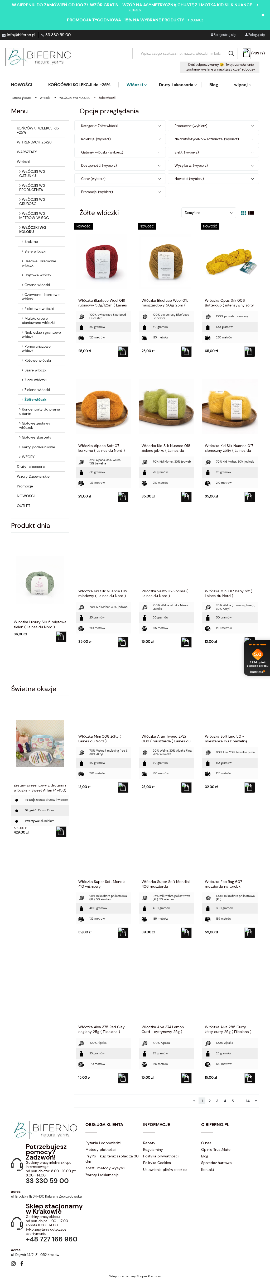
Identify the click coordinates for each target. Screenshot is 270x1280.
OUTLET (23, 505)
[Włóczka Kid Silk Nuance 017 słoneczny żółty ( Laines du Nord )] (230, 406)
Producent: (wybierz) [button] (191, 126)
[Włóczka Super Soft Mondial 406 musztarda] (166, 842)
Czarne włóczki (37, 284)
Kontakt (207, 1169)
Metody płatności (100, 1149)
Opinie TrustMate (215, 1149)
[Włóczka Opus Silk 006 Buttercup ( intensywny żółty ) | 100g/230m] (230, 261)
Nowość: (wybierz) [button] (189, 178)
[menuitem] (25, 84)
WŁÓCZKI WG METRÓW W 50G (34, 215)
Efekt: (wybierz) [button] (187, 152)
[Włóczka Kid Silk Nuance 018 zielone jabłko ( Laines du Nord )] (166, 406)
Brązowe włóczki (38, 275)
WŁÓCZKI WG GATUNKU (32, 173)
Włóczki (23, 161)
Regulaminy (153, 1149)
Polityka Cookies (157, 1162)
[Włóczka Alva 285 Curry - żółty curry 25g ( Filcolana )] (230, 988)
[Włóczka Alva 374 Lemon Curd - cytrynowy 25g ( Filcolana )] (166, 988)
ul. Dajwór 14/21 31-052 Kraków (35, 1255)
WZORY (28, 456)
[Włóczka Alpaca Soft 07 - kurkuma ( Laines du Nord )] (103, 406)
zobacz (135, 10)
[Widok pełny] (251, 213)
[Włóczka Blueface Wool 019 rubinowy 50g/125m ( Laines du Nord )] (103, 261)
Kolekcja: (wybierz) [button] (96, 139)
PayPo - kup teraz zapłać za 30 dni (112, 1159)
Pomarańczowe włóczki (36, 348)
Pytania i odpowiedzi (102, 1143)
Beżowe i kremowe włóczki (39, 263)
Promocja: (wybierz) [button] (97, 192)
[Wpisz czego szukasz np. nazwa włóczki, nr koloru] (231, 53)
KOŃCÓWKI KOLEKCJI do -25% (38, 130)
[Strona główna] (38, 57)
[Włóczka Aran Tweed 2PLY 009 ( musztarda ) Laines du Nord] (166, 697)
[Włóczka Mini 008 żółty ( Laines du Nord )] (103, 697)
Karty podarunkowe (38, 447)
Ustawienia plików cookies (165, 1169)
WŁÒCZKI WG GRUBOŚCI (32, 201)
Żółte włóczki (36, 399)
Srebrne (31, 241)
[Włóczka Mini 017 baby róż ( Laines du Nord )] (230, 552)
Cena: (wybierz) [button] (93, 178)
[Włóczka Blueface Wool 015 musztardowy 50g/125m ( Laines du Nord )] (166, 261)
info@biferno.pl (21, 35)
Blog (204, 1156)
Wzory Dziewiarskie (33, 476)
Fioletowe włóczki (39, 308)
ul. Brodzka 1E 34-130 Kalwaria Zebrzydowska (46, 1196)
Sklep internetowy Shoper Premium (135, 1276)
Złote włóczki (35, 380)
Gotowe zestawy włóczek (34, 425)
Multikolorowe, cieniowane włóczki (38, 320)
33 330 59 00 (58, 35)
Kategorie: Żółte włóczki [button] (99, 126)
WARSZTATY (27, 152)
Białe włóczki (35, 251)
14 (248, 1101)
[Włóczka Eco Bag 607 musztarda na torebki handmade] (230, 842)
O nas (206, 1143)
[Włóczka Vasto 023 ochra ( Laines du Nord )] (166, 552)
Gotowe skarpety (36, 437)
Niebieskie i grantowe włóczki (41, 334)
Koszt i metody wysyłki (104, 1168)
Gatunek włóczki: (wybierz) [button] (102, 152)
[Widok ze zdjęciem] (243, 213)
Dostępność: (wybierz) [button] (99, 165)
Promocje (25, 486)
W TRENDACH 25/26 (34, 142)
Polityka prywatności (161, 1156)
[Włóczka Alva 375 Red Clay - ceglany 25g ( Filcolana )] (103, 988)
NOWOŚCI (26, 496)
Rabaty (149, 1143)
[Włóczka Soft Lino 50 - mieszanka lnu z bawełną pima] (230, 697)
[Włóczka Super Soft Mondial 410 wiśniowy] (103, 842)
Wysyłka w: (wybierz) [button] (191, 165)
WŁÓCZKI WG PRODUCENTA (32, 187)
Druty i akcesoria (31, 466)
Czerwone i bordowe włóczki (41, 296)
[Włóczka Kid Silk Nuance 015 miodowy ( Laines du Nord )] (103, 552)
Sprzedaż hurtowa (216, 1162)
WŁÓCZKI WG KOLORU (32, 229)
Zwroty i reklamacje (102, 1174)
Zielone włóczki (37, 389)
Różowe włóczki (38, 360)
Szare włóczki (36, 370)
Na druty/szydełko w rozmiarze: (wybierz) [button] (207, 139)
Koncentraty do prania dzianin (39, 411)
